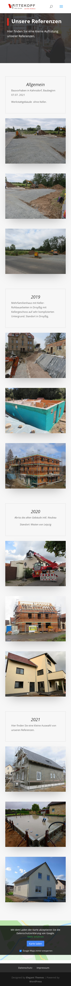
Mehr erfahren (35, 936)
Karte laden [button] (35, 943)
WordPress (35, 981)
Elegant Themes (35, 977)
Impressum (43, 967)
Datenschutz (25, 967)
